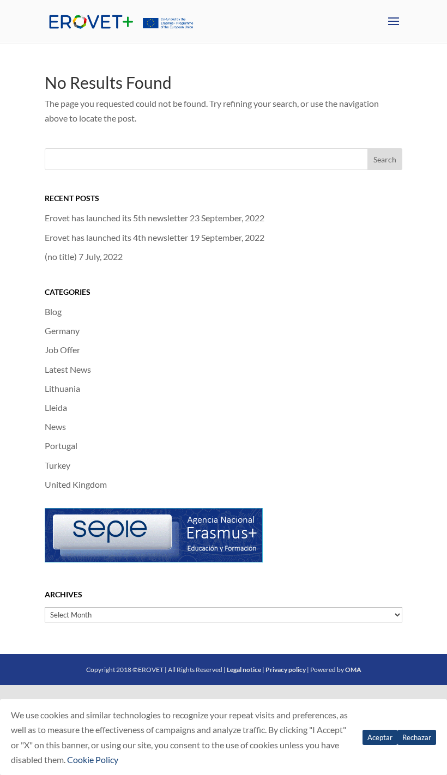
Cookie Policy (92, 759)
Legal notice (244, 669)
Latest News (68, 369)
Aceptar (379, 737)
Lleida (56, 407)
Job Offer (62, 349)
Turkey (57, 465)
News (55, 426)
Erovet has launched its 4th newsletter (116, 237)
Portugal (61, 445)
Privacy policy (285, 669)
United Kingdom (76, 484)
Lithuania (62, 388)
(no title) (61, 256)
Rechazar (416, 737)
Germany (62, 330)
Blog (53, 311)
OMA (353, 669)
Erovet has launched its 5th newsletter (116, 218)
